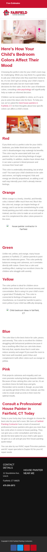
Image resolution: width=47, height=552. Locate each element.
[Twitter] (20, 548)
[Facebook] (14, 548)
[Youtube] (27, 548)
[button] (36, 12)
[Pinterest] (33, 548)
